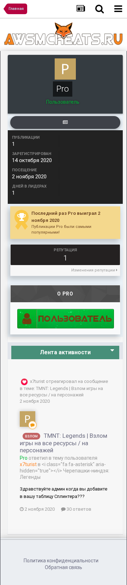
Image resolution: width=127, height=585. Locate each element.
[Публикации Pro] (65, 122)
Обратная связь (63, 567)
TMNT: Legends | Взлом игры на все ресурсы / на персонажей (63, 443)
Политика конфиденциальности (61, 560)
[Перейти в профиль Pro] (27, 419)
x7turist (37, 381)
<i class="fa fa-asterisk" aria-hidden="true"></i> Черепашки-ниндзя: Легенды (64, 470)
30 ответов (78, 509)
